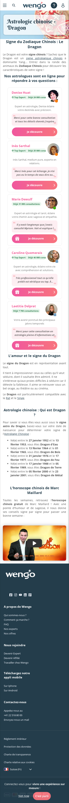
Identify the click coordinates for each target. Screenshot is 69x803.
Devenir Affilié (12, 658)
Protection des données (17, 746)
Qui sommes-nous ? (15, 615)
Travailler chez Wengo (16, 662)
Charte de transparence (17, 754)
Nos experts (11, 629)
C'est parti (41, 796)
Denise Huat (21, 92)
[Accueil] (34, 5)
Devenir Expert (12, 653)
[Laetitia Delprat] (51, 309)
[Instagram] (15, 595)
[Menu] (4, 5)
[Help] (53, 5)
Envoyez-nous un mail (16, 719)
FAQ (6, 624)
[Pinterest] (30, 595)
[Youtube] (20, 595)
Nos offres (10, 633)
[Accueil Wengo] (20, 574)
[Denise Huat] (53, 96)
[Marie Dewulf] (51, 203)
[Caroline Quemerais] (53, 256)
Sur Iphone (10, 686)
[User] (63, 5)
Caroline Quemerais (27, 253)
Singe (20, 398)
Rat (8, 398)
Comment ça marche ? (16, 619)
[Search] (13, 5)
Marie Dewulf (22, 199)
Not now (23, 796)
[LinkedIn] (25, 595)
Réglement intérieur (15, 739)
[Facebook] (10, 595)
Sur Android (10, 690)
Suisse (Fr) (15, 769)
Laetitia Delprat (24, 306)
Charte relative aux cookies (19, 762)
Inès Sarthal (21, 146)
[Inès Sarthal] (53, 149)
